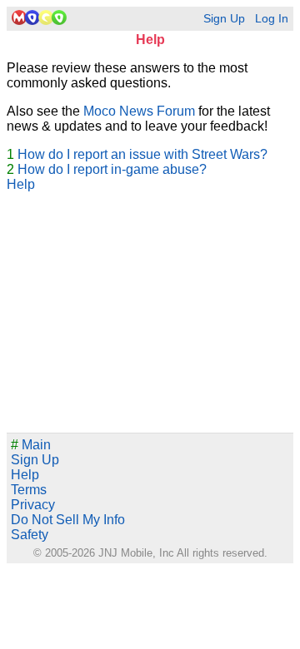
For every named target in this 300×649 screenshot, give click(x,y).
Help (21, 184)
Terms (29, 490)
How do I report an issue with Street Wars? (143, 154)
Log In (271, 18)
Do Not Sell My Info (68, 520)
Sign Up (224, 18)
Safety (29, 535)
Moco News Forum (139, 111)
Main (31, 445)
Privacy (33, 505)
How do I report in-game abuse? (112, 169)
